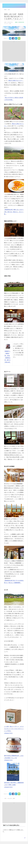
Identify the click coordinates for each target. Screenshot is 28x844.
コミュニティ (6, 23)
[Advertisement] (14, 51)
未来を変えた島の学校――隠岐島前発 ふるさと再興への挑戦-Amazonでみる (14, 785)
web (9, 9)
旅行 (10, 23)
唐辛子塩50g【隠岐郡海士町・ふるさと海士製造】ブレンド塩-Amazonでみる (13, 758)
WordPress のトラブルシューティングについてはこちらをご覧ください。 (13, 835)
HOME (5, 9)
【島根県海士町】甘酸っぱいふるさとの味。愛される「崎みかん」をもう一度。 (14, 212)
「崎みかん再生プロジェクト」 (16, 80)
